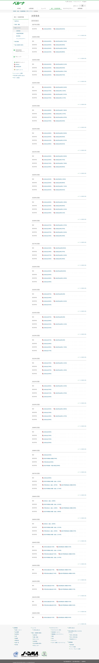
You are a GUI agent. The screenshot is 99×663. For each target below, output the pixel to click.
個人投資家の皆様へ (19, 45)
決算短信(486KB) (47, 386)
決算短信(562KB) (47, 71)
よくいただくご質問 (18, 73)
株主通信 (18, 36)
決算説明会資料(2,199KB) (61, 202)
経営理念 (17, 634)
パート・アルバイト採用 (75, 648)
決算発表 (18, 30)
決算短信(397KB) (47, 117)
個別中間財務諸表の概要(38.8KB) (67, 554)
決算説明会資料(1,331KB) (61, 363)
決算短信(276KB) (47, 439)
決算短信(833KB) (47, 87)
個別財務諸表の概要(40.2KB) (64, 601)
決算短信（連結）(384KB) (49, 523)
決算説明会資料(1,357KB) (61, 225)
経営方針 (17, 21)
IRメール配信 (17, 77)
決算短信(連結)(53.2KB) (49, 617)
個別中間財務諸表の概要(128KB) (68, 508)
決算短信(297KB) (47, 370)
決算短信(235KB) (47, 258)
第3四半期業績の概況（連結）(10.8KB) (52, 550)
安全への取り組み (73, 635)
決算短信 (17, 64)
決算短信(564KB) (47, 48)
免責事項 (83, 661)
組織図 (16, 638)
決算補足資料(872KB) (60, 75)
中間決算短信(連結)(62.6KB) (50, 589)
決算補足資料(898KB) (60, 52)
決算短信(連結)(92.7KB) (49, 569)
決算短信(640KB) (47, 41)
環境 (53, 636)
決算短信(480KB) (47, 110)
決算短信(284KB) (47, 301)
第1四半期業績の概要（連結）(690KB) (52, 511)
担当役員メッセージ (56, 632)
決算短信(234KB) (47, 235)
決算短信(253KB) (47, 396)
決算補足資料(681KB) (60, 143)
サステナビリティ (67, 8)
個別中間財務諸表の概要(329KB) (68, 485)
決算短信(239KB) (47, 251)
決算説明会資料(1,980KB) (61, 409)
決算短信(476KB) (47, 363)
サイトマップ (78, 1)
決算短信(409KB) (47, 478)
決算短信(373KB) (47, 90)
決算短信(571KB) (47, 393)
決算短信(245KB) (47, 205)
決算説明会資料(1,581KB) (61, 232)
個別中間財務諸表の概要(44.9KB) (67, 573)
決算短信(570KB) (47, 389)
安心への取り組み (73, 637)
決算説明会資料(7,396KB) (61, 110)
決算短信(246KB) (47, 281)
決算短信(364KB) (47, 182)
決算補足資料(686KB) (60, 182)
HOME (19, 8)
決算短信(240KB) (47, 212)
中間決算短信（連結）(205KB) (50, 531)
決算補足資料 (18, 66)
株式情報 (17, 41)
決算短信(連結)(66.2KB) (49, 601)
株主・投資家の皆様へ (37, 632)
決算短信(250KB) (47, 373)
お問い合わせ (69, 1)
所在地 (16, 644)
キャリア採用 (73, 646)
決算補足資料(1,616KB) (60, 90)
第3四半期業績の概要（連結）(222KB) (52, 481)
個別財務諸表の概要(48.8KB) (64, 585)
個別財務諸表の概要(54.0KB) (64, 569)
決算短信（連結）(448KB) (49, 501)
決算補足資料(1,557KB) (60, 113)
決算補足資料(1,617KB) (60, 97)
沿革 (16, 636)
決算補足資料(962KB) (60, 29)
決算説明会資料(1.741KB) (61, 186)
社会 (53, 638)
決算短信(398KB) (47, 133)
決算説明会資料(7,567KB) (61, 94)
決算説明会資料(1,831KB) (61, 301)
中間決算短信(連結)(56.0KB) (50, 605)
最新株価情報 (20, 50)
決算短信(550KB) (47, 44)
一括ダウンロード (19, 69)
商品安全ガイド (73, 639)
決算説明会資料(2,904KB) (61, 133)
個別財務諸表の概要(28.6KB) (64, 617)
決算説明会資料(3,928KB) (61, 48)
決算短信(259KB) (47, 159)
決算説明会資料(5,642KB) (61, 87)
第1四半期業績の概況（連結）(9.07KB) (52, 557)
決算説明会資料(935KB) (60, 248)
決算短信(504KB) (47, 409)
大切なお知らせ (36, 630)
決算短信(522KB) (47, 52)
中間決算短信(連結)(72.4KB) (50, 573)
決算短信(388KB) (47, 143)
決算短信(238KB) (47, 228)
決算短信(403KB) (47, 136)
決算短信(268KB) (47, 278)
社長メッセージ (18, 630)
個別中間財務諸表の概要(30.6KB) (67, 605)
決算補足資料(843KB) (60, 67)
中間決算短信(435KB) (48, 462)
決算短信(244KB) (47, 297)
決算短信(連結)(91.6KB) (49, 546)
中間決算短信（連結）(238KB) (50, 508)
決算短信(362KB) (47, 189)
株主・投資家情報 (55, 8)
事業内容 (17, 640)
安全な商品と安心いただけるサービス (75, 631)
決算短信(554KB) (47, 67)
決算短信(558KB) (47, 29)
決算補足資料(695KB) (60, 166)
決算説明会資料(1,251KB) (61, 209)
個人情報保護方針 (67, 661)
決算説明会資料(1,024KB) (61, 255)
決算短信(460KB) (47, 202)
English (84, 1)
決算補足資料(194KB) (60, 235)
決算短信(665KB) (47, 75)
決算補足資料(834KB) (60, 120)
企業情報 (31, 8)
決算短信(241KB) (47, 304)
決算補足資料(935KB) (60, 136)
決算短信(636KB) (47, 432)
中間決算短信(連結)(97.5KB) (50, 554)
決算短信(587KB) (47, 294)
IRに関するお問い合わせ (19, 75)
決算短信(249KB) (47, 416)
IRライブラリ (30, 11)
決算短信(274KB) (47, 163)
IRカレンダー (19, 56)
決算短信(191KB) (47, 324)
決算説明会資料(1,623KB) (61, 386)
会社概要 (17, 632)
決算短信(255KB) (47, 442)
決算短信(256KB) (47, 274)
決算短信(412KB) (47, 140)
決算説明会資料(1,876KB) (61, 393)
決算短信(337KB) (47, 225)
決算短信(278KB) (47, 366)
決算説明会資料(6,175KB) (61, 71)
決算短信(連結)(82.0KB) (49, 585)
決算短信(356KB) (47, 156)
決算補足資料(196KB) (60, 258)
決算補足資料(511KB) (60, 212)
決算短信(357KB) (47, 340)
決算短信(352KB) (47, 179)
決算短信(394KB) (47, 94)
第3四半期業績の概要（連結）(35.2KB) (52, 527)
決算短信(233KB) (47, 412)
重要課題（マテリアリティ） (58, 634)
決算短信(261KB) (47, 209)
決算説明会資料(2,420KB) (61, 278)
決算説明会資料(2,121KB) (61, 324)
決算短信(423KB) (47, 455)
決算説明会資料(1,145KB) (61, 370)
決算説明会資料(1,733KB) (61, 347)
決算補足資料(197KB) (60, 228)
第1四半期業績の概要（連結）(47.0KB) (52, 488)
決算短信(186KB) (47, 343)
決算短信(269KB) (47, 320)
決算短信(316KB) (47, 248)
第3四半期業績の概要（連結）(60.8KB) (52, 504)
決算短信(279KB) (47, 435)
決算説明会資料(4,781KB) (61, 41)
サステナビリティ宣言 (56, 630)
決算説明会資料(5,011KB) (61, 64)
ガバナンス (54, 640)
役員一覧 (17, 642)
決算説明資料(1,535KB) (60, 179)
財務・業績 (17, 24)
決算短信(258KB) (47, 166)
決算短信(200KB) (47, 347)
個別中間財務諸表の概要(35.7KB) (67, 589)
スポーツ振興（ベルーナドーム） (59, 642)
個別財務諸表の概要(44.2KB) (64, 546)
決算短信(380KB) (47, 113)
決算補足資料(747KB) (60, 159)
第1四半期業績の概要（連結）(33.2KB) (52, 534)
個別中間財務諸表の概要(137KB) (68, 531)
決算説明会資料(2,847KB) (61, 140)
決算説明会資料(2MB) (60, 294)
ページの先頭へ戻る (82, 35)
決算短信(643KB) (47, 64)
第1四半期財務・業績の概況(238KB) (52, 465)
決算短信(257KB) (47, 232)
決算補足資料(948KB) (60, 44)
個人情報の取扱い (76, 661)
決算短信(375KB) (47, 120)
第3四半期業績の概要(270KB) (50, 458)
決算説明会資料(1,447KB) (61, 416)
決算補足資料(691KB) (60, 189)
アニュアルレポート (20, 38)
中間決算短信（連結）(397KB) (50, 485)
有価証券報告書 (19, 33)
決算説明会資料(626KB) (60, 271)
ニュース (43, 8)
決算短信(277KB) (47, 350)
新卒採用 (72, 644)
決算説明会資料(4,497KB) (61, 117)
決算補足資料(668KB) (60, 205)
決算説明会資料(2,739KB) (61, 163)
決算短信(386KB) (47, 186)
